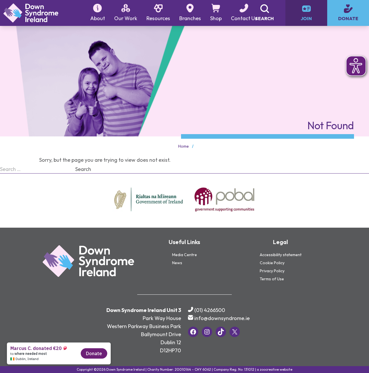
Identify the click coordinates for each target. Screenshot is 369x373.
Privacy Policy (272, 270)
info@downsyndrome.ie (222, 318)
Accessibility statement (281, 254)
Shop (216, 18)
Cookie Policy (272, 262)
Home (183, 146)
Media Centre (184, 254)
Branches (190, 18)
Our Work (125, 18)
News (177, 262)
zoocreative (269, 369)
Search (83, 169)
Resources (158, 18)
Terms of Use (272, 278)
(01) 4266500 (209, 310)
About (97, 18)
